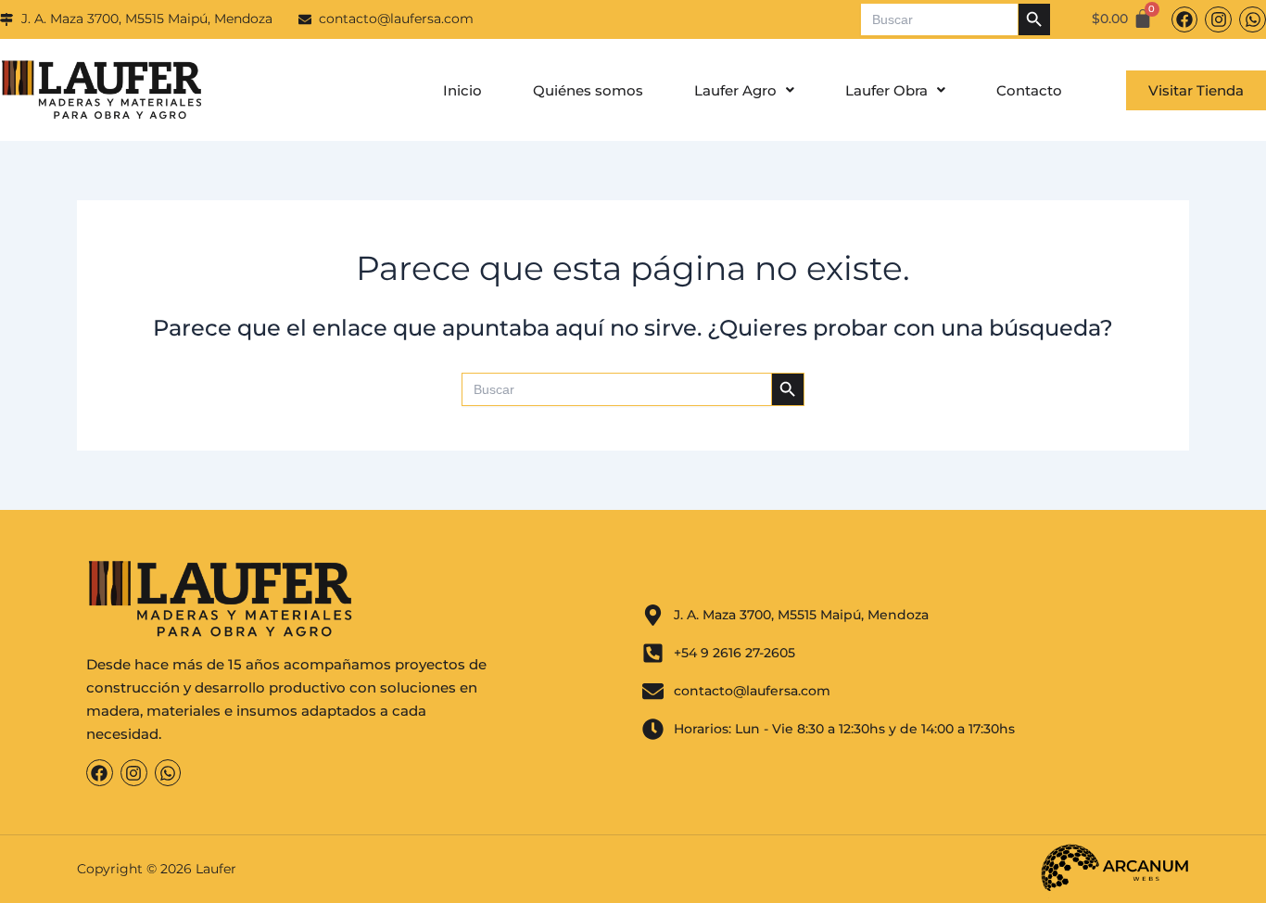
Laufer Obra (886, 90)
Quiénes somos (588, 90)
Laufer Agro (735, 90)
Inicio (462, 90)
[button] (744, 90)
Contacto (1029, 90)
